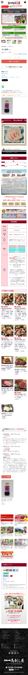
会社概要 (16, 635)
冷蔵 (17, 248)
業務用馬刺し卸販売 (6, 635)
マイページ (18, 644)
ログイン (5, 644)
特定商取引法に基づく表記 (20, 638)
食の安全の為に (5, 632)
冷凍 (17, 250)
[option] (14, 26)
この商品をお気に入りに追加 (14, 66)
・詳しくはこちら (17, 267)
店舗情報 (16, 632)
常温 (17, 246)
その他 (3, 75)
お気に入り (5, 646)
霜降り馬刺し (4, 73)
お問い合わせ (18, 647)
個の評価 (24, 54)
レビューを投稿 (6, 476)
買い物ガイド (4, 636)
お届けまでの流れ (5, 638)
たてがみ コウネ (14, 77)
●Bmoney (4, 583)
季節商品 (17, 252)
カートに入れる (14, 61)
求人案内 (16, 641)
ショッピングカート (20, 646)
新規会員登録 (6, 647)
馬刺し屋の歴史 (18, 636)
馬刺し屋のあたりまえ (6, 631)
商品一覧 (16, 631)
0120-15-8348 (16, 6)
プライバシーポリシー (19, 639)
